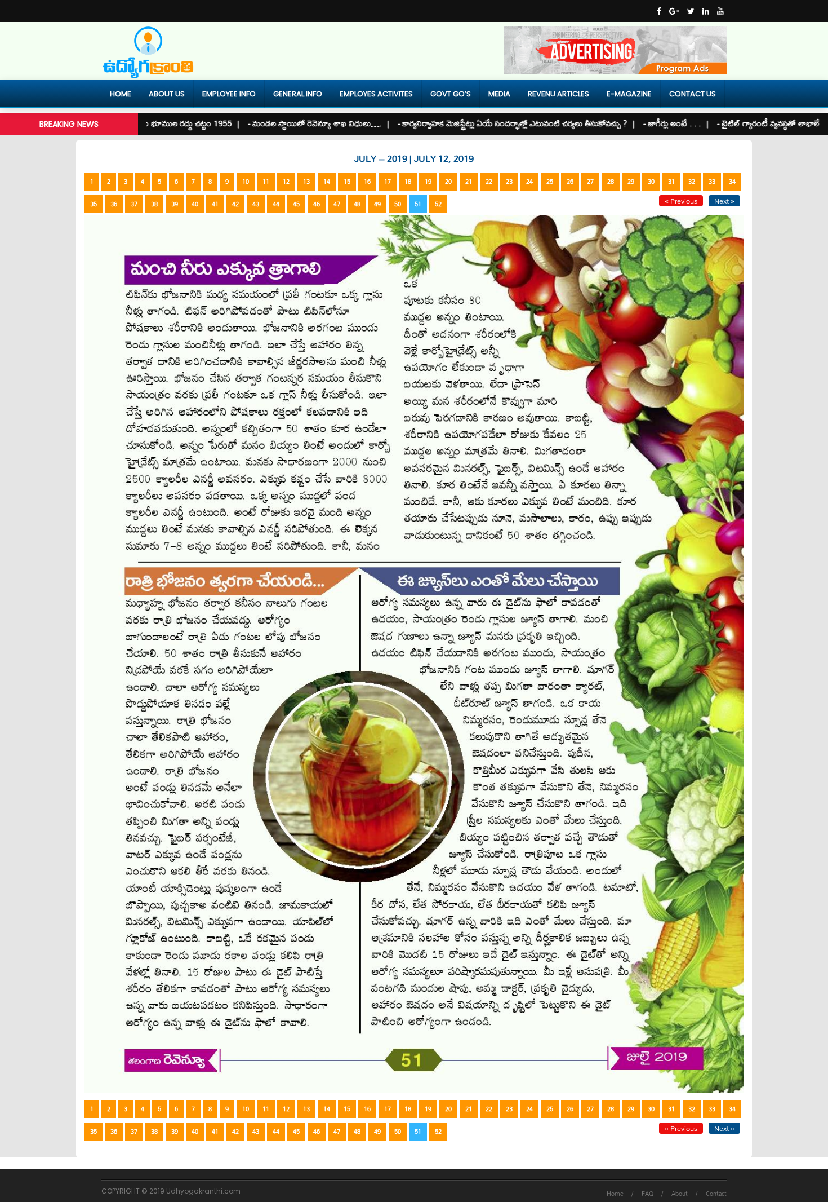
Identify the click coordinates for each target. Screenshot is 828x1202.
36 (113, 204)
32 (691, 181)
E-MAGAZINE (629, 94)
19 (428, 181)
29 (630, 181)
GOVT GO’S (450, 94)
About (679, 1193)
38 (154, 204)
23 (509, 181)
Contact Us (692, 94)
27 (590, 181)
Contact (716, 1193)
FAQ (647, 1193)
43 (255, 204)
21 (468, 181)
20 (448, 181)
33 (712, 181)
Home (120, 94)
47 (336, 204)
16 (367, 181)
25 (549, 181)
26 (570, 181)
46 (316, 204)
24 (529, 181)
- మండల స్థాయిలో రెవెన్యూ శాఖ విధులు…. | (279, 123)
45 (296, 204)
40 (195, 204)
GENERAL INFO (297, 94)
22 (489, 181)
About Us (167, 94)
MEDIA (499, 94)
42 (235, 204)
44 (276, 204)
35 (93, 204)
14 (326, 181)
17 (387, 181)
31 (671, 181)
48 (357, 204)
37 (134, 204)
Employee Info (229, 94)
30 (651, 181)
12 (286, 181)
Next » (724, 200)
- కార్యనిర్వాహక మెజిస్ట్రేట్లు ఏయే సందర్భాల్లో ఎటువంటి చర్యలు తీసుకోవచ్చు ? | (477, 123)
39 (174, 204)
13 (306, 181)
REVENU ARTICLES (558, 94)
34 (732, 181)
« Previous (681, 200)
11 (265, 181)
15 (347, 181)
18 (407, 181)
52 (438, 204)
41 (215, 204)
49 (377, 204)
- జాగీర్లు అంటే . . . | (637, 123)
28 (610, 181)
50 (397, 204)
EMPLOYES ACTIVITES (376, 94)
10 (245, 181)
